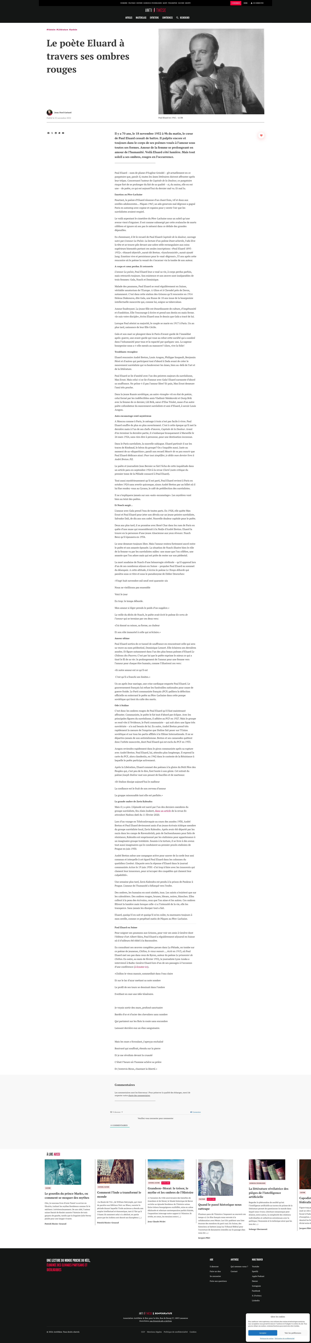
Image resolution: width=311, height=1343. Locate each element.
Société (188, 3)
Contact (234, 1271)
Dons (245, 3)
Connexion (196, 1112)
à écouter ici (141, 966)
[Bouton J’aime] (261, 135)
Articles (128, 17)
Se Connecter (258, 3)
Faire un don (215, 1271)
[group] (70, 1192)
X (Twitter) (256, 1295)
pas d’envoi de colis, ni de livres (161, 1321)
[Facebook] (48, 133)
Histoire (139, 3)
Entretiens (154, 17)
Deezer (255, 1281)
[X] (52, 133)
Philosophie (172, 3)
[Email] (63, 133)
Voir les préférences (293, 1333)
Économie (124, 3)
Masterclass (141, 17)
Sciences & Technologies (152, 3)
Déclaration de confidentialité (284, 1338)
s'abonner (236, 3)
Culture (181, 3)
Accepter (262, 1333)
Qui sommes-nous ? (239, 1266)
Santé (165, 3)
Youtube (255, 1266)
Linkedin (256, 1300)
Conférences (167, 17)
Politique (132, 3)
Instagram (256, 1286)
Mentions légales (154, 1331)
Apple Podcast (258, 1276)
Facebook (256, 1290)
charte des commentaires (139, 1095)
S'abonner (214, 1266)
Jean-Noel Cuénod (62, 112)
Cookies (193, 1331)
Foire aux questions (218, 1281)
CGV (143, 1331)
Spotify (255, 1271)
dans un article (163, 810)
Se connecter (215, 1276)
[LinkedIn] (56, 133)
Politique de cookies (266, 1338)
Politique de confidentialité (176, 1331)
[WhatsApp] (59, 133)
